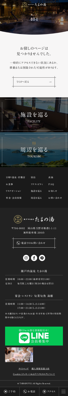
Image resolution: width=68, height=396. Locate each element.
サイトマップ (23, 369)
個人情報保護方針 (41, 369)
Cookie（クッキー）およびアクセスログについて (34, 374)
